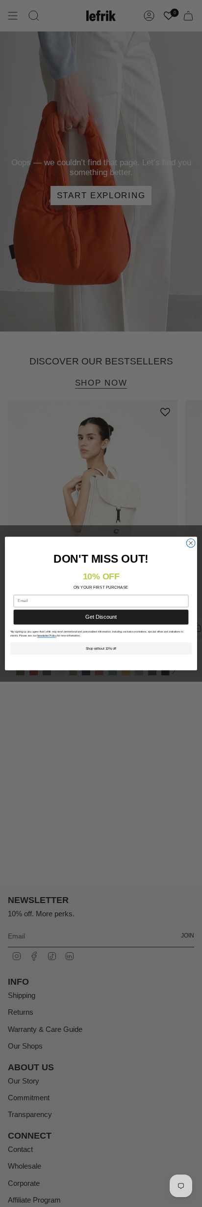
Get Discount (100, 617)
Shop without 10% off (101, 649)
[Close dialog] (190, 543)
